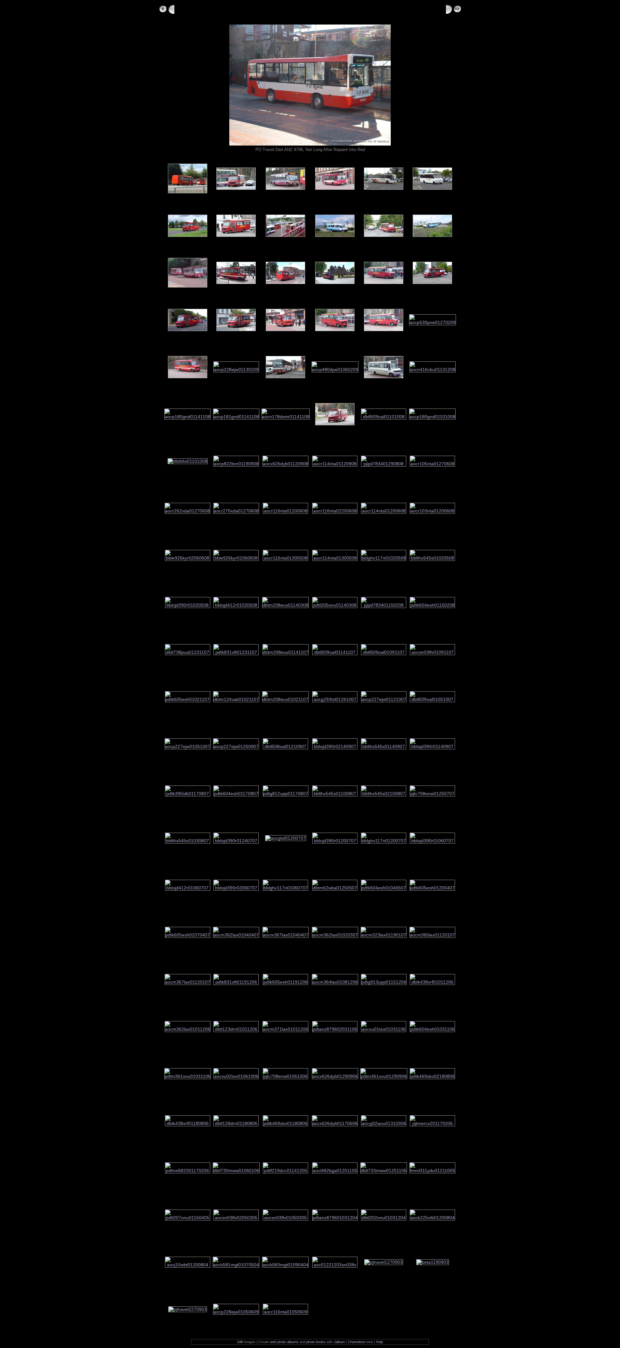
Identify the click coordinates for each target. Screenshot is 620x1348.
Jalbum (339, 1342)
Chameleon (357, 1342)
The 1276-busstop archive (207, 8)
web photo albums (284, 1342)
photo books (316, 1342)
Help (379, 1342)
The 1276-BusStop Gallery (279, 8)
